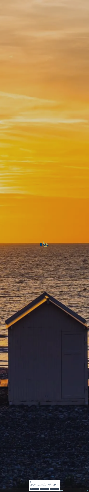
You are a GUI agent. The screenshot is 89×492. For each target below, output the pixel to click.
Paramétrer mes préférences (44, 488)
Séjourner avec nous (49, 1)
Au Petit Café (43, 1)
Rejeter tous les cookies (34, 488)
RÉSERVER (85, 1)
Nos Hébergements (37, 1)
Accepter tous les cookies (54, 488)
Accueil (32, 1)
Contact (55, 1)
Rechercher (60, 490)
